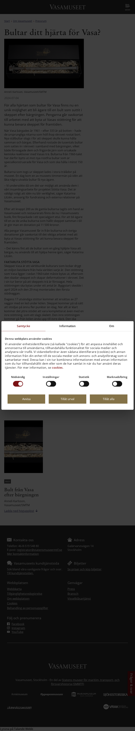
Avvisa (26, 399)
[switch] (51, 384)
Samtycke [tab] (23, 326)
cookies (57, 368)
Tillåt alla (108, 399)
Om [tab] (111, 326)
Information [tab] (67, 326)
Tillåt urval (67, 399)
